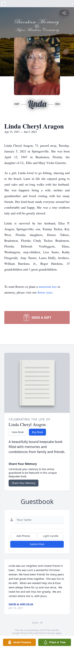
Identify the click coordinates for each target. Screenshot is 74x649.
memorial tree (48, 286)
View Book (18, 432)
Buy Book (37, 432)
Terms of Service (46, 633)
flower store (44, 292)
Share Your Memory (23, 483)
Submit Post (37, 544)
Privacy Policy (27, 633)
